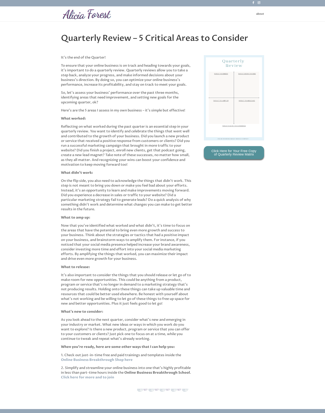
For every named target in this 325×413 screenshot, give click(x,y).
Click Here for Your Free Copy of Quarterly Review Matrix (233, 152)
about (260, 14)
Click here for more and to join (87, 377)
